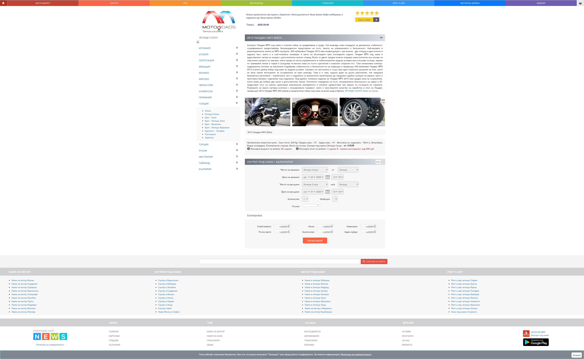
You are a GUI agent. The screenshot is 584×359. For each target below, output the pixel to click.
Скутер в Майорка (167, 283)
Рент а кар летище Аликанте (465, 301)
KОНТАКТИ (408, 335)
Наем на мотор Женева (23, 311)
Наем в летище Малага (316, 283)
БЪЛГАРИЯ (114, 344)
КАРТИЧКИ (114, 335)
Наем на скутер (361, 90)
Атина (208, 110)
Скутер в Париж (166, 301)
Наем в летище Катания (317, 294)
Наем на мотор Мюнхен (24, 308)
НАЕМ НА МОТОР (216, 331)
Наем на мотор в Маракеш (318, 308)
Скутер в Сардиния (167, 290)
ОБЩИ (210, 344)
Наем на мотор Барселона (25, 290)
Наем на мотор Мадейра (24, 304)
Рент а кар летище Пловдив (465, 290)
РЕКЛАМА (309, 344)
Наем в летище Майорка (317, 280)
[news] (50, 334)
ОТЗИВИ (406, 331)
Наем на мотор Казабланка (318, 311)
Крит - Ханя (210, 117)
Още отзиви (364, 19)
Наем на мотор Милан (23, 280)
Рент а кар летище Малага (464, 297)
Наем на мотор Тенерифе (25, 294)
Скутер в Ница (165, 304)
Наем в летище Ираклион (317, 301)
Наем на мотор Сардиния (24, 283)
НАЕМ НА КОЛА (214, 335)
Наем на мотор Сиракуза (24, 287)
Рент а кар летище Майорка (465, 294)
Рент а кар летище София (464, 280)
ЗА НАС (406, 340)
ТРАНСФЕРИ (213, 340)
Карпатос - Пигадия (214, 130)
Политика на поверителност (50, 344)
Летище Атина (212, 114)
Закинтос (209, 137)
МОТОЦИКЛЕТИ (312, 331)
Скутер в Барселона (168, 280)
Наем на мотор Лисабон (24, 297)
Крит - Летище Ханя (215, 120)
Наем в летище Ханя (315, 297)
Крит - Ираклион (213, 124)
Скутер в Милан (166, 294)
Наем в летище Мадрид (317, 287)
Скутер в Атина (165, 297)
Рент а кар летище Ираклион (465, 304)
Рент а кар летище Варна (464, 287)
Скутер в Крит (165, 308)
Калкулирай (315, 240)
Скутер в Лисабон (167, 287)
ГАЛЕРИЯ (113, 331)
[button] (43, 3)
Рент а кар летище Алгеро (464, 308)
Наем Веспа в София (169, 311)
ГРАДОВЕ (113, 340)
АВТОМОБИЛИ (311, 335)
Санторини (210, 134)
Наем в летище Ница (315, 304)
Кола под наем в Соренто (464, 311)
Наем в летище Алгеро (316, 290)
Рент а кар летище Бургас (464, 283)
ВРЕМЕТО (407, 344)
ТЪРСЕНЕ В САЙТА (375, 261)
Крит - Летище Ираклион (217, 127)
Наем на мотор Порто (22, 301)
